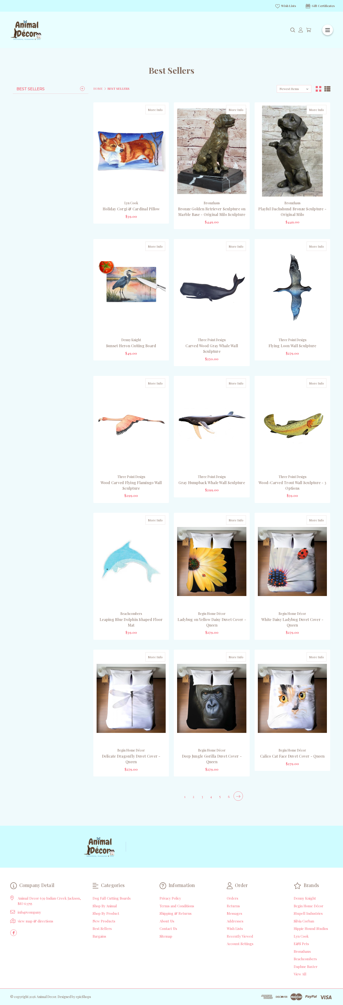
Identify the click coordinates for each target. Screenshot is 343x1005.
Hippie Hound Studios (311, 928)
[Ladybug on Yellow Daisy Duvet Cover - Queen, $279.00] (211, 561)
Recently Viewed (240, 936)
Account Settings (240, 943)
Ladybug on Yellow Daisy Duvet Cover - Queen (212, 622)
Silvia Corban (304, 921)
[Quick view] (151, 109)
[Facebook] (13, 932)
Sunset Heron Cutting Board (131, 345)
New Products (104, 921)
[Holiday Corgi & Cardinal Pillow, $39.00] (131, 151)
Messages (234, 913)
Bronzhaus (302, 951)
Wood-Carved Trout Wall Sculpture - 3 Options (292, 485)
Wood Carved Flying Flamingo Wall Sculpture (131, 485)
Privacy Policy (170, 898)
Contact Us (168, 928)
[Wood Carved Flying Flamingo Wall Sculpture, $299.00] (131, 424)
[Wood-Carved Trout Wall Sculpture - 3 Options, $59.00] (292, 424)
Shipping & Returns (176, 913)
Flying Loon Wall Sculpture (292, 345)
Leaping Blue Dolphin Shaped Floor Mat (131, 622)
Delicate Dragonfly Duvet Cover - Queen (131, 759)
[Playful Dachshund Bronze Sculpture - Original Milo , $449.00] (292, 151)
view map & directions (35, 921)
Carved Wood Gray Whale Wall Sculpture (212, 348)
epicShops (83, 997)
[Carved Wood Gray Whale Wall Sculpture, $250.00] (211, 287)
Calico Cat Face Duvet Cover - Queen (292, 756)
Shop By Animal (105, 906)
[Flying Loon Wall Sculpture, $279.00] (292, 287)
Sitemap (166, 936)
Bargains (99, 936)
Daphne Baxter (306, 966)
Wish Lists (288, 6)
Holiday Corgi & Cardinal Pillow (131, 208)
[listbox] (294, 88)
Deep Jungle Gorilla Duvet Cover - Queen (212, 759)
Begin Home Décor (308, 906)
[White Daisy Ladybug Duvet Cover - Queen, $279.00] (292, 561)
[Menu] (327, 29)
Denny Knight (305, 898)
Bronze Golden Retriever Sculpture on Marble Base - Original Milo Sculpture (212, 211)
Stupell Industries (308, 913)
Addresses (235, 921)
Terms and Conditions (177, 906)
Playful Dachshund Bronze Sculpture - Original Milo (292, 211)
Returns (233, 906)
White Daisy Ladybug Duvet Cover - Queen (292, 622)
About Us (167, 921)
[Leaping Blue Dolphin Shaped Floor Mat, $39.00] (131, 561)
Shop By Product (106, 913)
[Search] (292, 30)
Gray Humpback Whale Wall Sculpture (211, 482)
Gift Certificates (323, 6)
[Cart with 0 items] (308, 30)
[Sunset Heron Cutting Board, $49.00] (131, 287)
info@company (29, 912)
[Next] (238, 796)
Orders (232, 898)
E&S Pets (301, 943)
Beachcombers (305, 958)
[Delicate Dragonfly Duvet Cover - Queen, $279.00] (131, 698)
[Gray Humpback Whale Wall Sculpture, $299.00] (211, 424)
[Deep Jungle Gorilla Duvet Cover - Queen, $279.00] (211, 698)
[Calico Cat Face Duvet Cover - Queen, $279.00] (292, 698)
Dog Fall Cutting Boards (112, 898)
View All (300, 974)
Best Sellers (31, 89)
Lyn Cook (301, 936)
